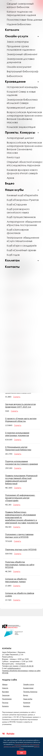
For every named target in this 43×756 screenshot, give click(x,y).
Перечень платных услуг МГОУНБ (20, 549)
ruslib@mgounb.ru (14, 668)
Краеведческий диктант (21, 107)
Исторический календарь (22, 87)
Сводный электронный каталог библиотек (20, 5)
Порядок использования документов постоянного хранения (21, 462)
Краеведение (15, 81)
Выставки (5, 692)
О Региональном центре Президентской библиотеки (18, 448)
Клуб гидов (13, 254)
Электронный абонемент (22, 54)
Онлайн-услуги (16, 36)
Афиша (4, 684)
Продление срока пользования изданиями (21, 48)
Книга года (13, 157)
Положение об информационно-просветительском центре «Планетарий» (20, 498)
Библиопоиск (15, 76)
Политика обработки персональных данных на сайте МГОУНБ (19, 565)
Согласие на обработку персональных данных (16, 580)
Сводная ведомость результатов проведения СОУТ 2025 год (20, 405)
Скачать (16, 396)
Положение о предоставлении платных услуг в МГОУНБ (19, 535)
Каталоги (12, 30)
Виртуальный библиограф (22, 71)
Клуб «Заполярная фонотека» (18, 231)
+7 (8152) (26, 666)
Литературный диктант (20, 137)
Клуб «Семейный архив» (21, 250)
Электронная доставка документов (20, 60)
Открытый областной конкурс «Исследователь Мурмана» (25, 163)
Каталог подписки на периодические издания (21, 13)
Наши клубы (14, 190)
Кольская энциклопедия (21, 126)
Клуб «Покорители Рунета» (23, 199)
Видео (9, 183)
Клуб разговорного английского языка (18, 211)
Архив (10, 177)
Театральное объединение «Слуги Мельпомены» (23, 239)
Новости (5, 688)
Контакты (12, 267)
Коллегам (12, 260)
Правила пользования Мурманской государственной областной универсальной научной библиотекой (21, 479)
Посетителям (7, 699)
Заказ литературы (18, 41)
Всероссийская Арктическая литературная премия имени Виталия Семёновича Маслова (24, 117)
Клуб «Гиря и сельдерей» (22, 245)
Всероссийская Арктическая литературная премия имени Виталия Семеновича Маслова (24, 147)
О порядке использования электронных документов (17, 434)
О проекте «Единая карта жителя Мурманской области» (20, 420)
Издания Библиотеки (19, 24)
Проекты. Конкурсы (20, 132)
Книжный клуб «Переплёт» (22, 195)
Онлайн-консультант (19, 66)
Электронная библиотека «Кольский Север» (22, 101)
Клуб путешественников (21, 217)
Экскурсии (5, 695)
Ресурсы (5, 702)
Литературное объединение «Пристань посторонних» (24, 223)
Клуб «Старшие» (17, 204)
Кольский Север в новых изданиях (21, 93)
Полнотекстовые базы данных (24, 19)
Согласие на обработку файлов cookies (19, 594)
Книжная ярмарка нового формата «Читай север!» (22, 171)
